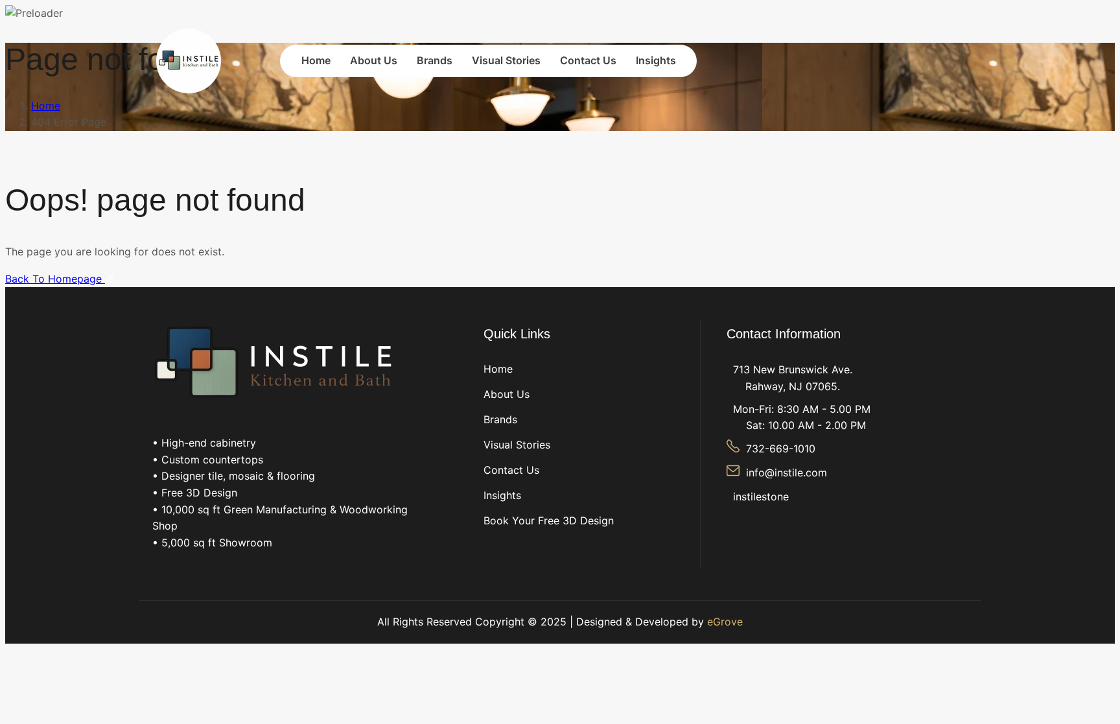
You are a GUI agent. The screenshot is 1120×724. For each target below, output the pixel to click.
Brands (434, 60)
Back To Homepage (55, 278)
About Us (373, 60)
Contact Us (588, 60)
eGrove (725, 621)
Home (316, 60)
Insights (656, 60)
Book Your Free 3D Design (549, 520)
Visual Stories (506, 60)
